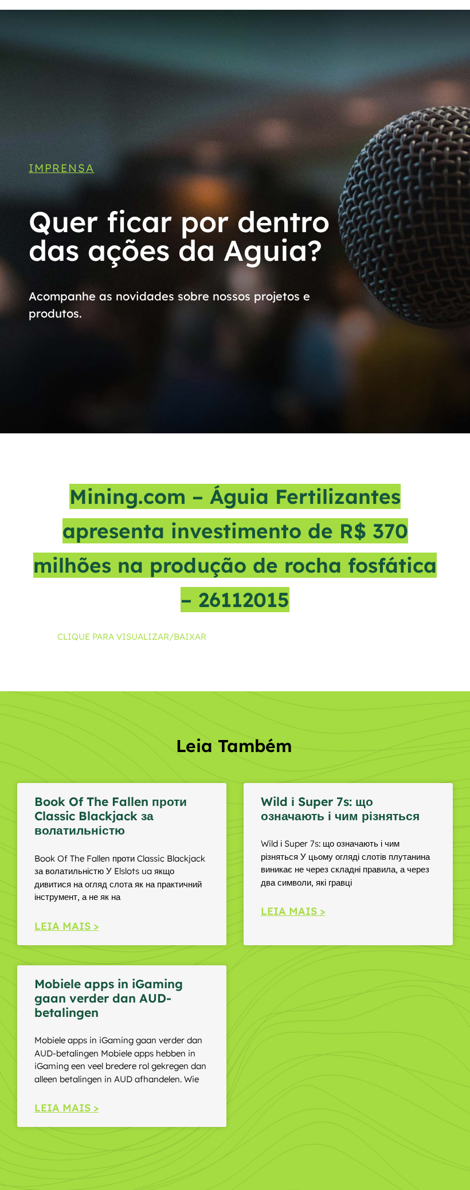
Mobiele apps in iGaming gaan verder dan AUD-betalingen (108, 998)
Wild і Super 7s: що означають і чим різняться (340, 808)
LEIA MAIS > (66, 926)
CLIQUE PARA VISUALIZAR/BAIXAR (131, 636)
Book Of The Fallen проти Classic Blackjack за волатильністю (110, 815)
